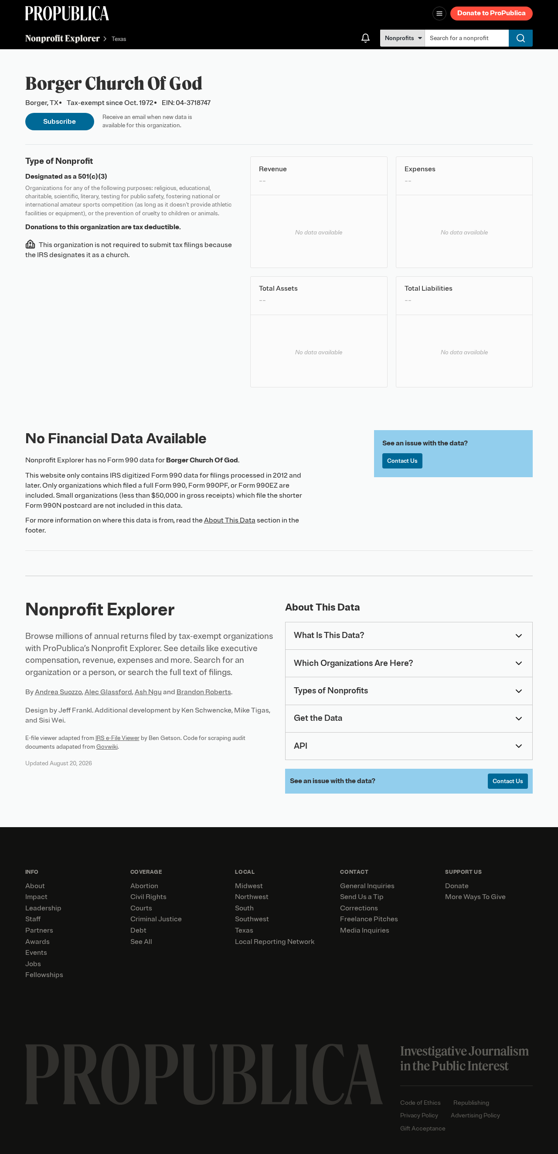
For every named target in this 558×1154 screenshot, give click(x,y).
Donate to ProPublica (491, 13)
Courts (141, 908)
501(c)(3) (92, 176)
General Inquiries (367, 886)
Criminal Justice (156, 919)
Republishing (471, 1102)
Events (36, 952)
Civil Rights (148, 897)
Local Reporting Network (274, 941)
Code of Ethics (420, 1102)
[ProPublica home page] (204, 1074)
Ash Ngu (148, 692)
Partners (39, 930)
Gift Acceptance (423, 1128)
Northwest (252, 897)
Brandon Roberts (204, 692)
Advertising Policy (475, 1115)
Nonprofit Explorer (62, 38)
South (244, 908)
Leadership (43, 908)
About (35, 886)
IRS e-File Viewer (117, 738)
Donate (457, 886)
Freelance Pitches (369, 919)
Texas (119, 39)
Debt (138, 930)
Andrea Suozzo (58, 692)
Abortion (144, 886)
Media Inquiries (364, 930)
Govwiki (107, 746)
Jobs (33, 964)
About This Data (229, 520)
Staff (33, 919)
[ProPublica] (67, 13)
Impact (36, 897)
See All (141, 941)
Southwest (252, 919)
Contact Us (402, 461)
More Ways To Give (475, 897)
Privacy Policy (419, 1115)
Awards (37, 941)
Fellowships (44, 975)
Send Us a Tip (362, 897)
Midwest (249, 886)
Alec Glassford (108, 692)
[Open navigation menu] (439, 13)
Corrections (359, 908)
